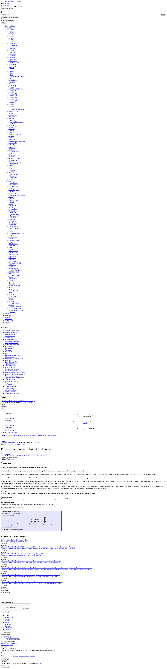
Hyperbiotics (12, 225)
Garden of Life (14, 216)
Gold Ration (12, 218)
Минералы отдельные (12, 344)
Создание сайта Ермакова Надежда (9, 644)
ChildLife (11, 202)
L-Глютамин (13, 45)
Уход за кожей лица (11, 390)
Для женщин (9, 348)
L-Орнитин (12, 54)
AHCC (12, 33)
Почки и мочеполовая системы (15, 372)
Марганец (12, 150)
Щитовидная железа (11, 381)
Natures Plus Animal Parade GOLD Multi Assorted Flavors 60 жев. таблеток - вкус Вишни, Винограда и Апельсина (38, 549)
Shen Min (11, 284)
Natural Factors (13, 251)
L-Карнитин (13, 47)
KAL (11, 231)
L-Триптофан (13, 61)
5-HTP (12, 29)
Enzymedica (13, 212)
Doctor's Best (13, 209)
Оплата (7, 313)
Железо (12, 120)
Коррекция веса (10, 364)
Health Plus (13, 221)
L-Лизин (11, 50)
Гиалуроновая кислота (17, 109)
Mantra (11, 242)
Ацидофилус (13, 80)
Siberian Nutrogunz (14, 286)
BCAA (12, 35)
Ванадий (13, 85)
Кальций (11, 132)
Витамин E (12, 106)
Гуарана (11, 118)
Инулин (11, 125)
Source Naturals (13, 291)
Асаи (10, 78)
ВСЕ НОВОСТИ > (11, 432)
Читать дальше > (10, 418)
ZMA (11, 73)
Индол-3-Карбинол (16, 122)
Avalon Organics (14, 190)
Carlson (11, 197)
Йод (11, 127)
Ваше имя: (5, 590)
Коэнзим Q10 (13, 143)
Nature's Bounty (13, 254)
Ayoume (11, 191)
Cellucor (11, 198)
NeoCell (11, 259)
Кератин (11, 136)
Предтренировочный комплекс (15, 374)
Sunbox (11, 292)
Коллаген (12, 139)
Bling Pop (13, 193)
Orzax (10, 273)
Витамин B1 (13, 90)
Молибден (12, 157)
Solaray (11, 287)
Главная (3, 442)
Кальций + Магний (15, 134)
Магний (13, 148)
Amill (10, 188)
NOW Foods (12, 265)
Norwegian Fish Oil (15, 263)
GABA (12, 42)
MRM (10, 247)
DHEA (12, 38)
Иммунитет (8, 360)
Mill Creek (12, 245)
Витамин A (12, 87)
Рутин (11, 165)
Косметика (8, 384)
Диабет (7, 353)
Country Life (12, 205)
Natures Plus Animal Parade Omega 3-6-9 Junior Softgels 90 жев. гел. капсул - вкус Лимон (29, 576)
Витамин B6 (13, 99)
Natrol (12, 249)
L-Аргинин (13, 43)
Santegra (11, 282)
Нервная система (10, 367)
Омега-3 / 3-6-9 (15, 158)
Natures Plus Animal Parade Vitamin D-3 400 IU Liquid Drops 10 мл (22, 555)
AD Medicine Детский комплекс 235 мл (14, 542)
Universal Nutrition (14, 303)
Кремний (12, 144)
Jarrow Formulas (14, 228)
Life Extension (13, 237)
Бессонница (8, 337)
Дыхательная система (12, 355)
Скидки (7, 317)
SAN (11, 280)
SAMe (12, 71)
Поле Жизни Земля (16, 310)
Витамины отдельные (12, 341)
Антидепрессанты (11, 332)
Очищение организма (12, 369)
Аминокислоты (10, 336)
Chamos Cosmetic (14, 200)
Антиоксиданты (10, 334)
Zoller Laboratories (16, 306)
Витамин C (12, 103)
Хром (12, 176)
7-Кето (12, 31)
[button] (5, 3)
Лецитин (13, 146)
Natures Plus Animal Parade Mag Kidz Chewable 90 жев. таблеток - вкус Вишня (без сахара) (30, 562)
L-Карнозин (12, 48)
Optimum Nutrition (14, 270)
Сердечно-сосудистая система (14, 378)
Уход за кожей (9, 388)
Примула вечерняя (15, 162)
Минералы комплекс (11, 343)
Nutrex (11, 266)
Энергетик (8, 383)
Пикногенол (14, 160)
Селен (12, 167)
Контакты (8, 322)
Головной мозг (9, 357)
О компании (9, 320)
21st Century (13, 183)
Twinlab (11, 299)
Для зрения (8, 351)
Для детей (8, 350)
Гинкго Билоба (13, 111)
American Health (14, 186)
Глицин (11, 113)
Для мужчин (9, 346)
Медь (10, 153)
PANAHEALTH (15, 275)
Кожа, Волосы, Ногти (12, 362)
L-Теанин (12, 57)
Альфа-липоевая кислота (17, 76)
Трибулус (12, 172)
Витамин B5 (13, 97)
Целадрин (13, 177)
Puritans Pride (13, 279)
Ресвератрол (14, 164)
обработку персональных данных (24, 656)
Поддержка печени (11, 371)
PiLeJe (11, 277)
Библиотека (8, 319)
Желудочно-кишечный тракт (14, 358)
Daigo (12, 207)
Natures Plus (12, 258)
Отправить (5, 612)
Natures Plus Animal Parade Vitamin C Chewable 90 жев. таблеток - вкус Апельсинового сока (31, 583)
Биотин (12, 82)
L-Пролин (12, 55)
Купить (4, 408)
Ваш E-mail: (5, 592)
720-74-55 (6, 10)
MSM (12, 68)
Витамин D (12, 104)
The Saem (13, 296)
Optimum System (14, 272)
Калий (12, 130)
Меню (3, 22)
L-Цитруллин (13, 66)
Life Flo (11, 238)
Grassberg (12, 219)
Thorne (11, 298)
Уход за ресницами (11, 386)
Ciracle (11, 204)
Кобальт (11, 137)
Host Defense (13, 223)
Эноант (12, 312)
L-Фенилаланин (14, 62)
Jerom (10, 230)
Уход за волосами (10, 391)
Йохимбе (11, 129)
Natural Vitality (13, 252)
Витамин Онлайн (16, 308)
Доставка (8, 315)
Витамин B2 (13, 94)
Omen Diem (14, 268)
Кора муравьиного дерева (17, 141)
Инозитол (12, 123)
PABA (12, 69)
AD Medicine (14, 184)
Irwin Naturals (13, 226)
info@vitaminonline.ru (12, 638)
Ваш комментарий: (7, 602)
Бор (10, 83)
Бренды (8, 181)
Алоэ (11, 75)
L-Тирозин (12, 59)
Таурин (12, 170)
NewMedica (12, 261)
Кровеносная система (12, 393)
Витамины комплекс (11, 339)
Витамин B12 (13, 92)
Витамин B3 (13, 96)
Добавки (9, 28)
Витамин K (12, 108)
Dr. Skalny (12, 211)
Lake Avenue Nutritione (17, 233)
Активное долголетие (12, 330)
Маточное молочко (15, 151)
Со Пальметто (13, 169)
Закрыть (4, 647)
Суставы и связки (10, 379)
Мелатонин (12, 155)
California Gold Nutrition (17, 195)
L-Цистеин (12, 64)
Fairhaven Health (15, 214)
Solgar (10, 289)
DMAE (11, 40)
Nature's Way (13, 256)
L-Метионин (13, 52)
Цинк (10, 179)
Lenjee (11, 235)
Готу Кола (12, 116)
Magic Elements (15, 240)
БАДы (7, 615)
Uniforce (12, 301)
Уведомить (10, 459)
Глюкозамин (13, 115)
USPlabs (11, 305)
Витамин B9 (13, 101)
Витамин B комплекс (16, 89)
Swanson (11, 294)
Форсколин (14, 174)
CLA (11, 36)
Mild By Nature (13, 244)
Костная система (10, 365)
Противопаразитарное (12, 376)
